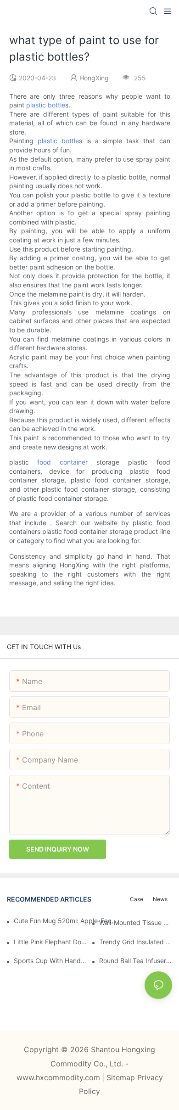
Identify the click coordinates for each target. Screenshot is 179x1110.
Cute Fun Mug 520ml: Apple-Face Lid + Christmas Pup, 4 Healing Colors (66, 921)
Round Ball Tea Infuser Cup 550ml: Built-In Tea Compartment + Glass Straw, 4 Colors (135, 960)
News (160, 899)
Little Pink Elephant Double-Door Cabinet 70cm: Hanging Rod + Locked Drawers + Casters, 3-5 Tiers (50, 942)
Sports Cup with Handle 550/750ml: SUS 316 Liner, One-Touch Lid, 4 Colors (50, 960)
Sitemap (121, 1077)
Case (136, 899)
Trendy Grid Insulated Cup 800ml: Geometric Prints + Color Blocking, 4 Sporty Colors (135, 942)
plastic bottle (45, 105)
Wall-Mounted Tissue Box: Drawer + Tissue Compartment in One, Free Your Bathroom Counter (135, 922)
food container (62, 462)
